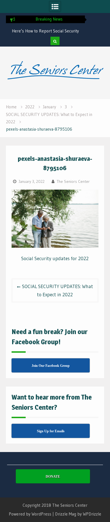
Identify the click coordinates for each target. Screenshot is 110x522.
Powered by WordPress (30, 514)
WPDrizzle (92, 514)
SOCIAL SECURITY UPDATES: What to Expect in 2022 (57, 290)
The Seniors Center (73, 181)
